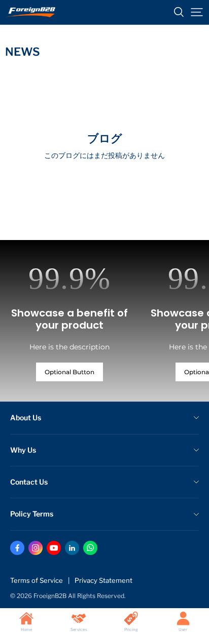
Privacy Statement (103, 580)
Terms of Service (36, 580)
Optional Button (69, 372)
